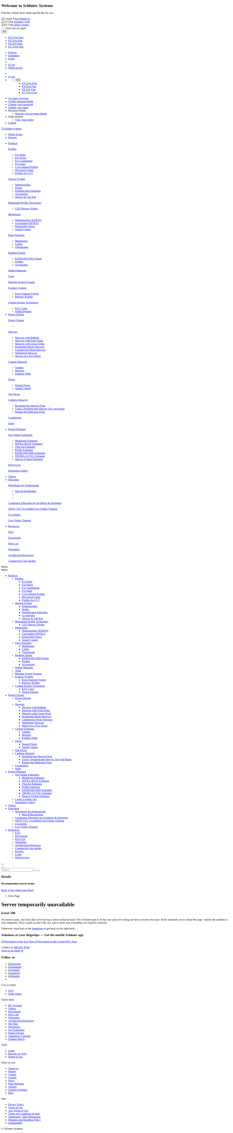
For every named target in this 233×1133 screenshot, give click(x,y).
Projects (12, 52)
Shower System (16, 179)
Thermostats (21, 247)
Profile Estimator (24, 450)
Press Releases (16, 1083)
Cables (18, 244)
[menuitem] (13, 143)
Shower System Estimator (29, 459)
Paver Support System (27, 293)
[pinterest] (14, 973)
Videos (12, 476)
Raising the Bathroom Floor (30, 411)
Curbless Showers (18, 399)
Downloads (14, 537)
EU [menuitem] (10, 46)
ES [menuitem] (10, 40)
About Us (13, 1068)
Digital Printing (23, 311)
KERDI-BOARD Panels (28, 258)
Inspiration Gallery (18, 470)
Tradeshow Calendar (19, 1036)
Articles (12, 1086)
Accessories (21, 194)
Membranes (14, 214)
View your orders (24, 119)
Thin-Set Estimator (25, 446)
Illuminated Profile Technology (25, 202)
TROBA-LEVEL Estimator (30, 456)
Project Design (16, 320)
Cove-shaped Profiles (26, 167)
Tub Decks (14, 394)
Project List (14, 465)
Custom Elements (17, 361)
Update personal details (20, 101)
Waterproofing (23, 184)
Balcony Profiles (24, 296)
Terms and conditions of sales (24, 1113)
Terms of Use (15, 1107)
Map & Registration (25, 491)
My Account (15, 1005)
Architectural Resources (21, 555)
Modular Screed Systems (21, 282)
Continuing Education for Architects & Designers (34, 503)
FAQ (11, 532)
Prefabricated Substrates (28, 190)
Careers (12, 1074)
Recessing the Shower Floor (30, 405)
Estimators (13, 55)
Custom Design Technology (23, 302)
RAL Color (21, 308)
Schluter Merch (16, 1039)
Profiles (12, 149)
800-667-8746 (21, 947)
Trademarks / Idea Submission (24, 1116)
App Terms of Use (18, 1110)
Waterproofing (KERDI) (28, 220)
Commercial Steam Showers (30, 349)
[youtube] (14, 970)
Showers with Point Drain (29, 340)
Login (11, 58)
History (12, 1071)
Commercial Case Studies (22, 561)
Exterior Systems (17, 287)
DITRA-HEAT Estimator (28, 443)
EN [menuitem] (10, 37)
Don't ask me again (15, 28)
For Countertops (24, 160)
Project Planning (17, 771)
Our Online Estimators (20, 435)
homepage (37, 928)
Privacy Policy (16, 1104)
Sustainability (15, 1122)
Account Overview (18, 98)
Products (13, 575)
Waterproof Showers (26, 353)
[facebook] (14, 963)
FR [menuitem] (10, 43)
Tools (11, 276)
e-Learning (21, 823)
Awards (12, 1077)
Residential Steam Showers (29, 346)
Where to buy (15, 1056)
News (11, 1080)
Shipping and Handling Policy (24, 1119)
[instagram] (14, 967)
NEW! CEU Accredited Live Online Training (32, 508)
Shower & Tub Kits (25, 197)
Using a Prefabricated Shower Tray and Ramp (40, 408)
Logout (12, 122)
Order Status (15, 993)
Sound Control (23, 229)
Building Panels (16, 252)
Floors (11, 379)
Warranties (14, 549)
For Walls (20, 154)
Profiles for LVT (24, 173)
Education (13, 808)
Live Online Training (19, 520)
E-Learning (14, 514)
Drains (18, 187)
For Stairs (20, 164)
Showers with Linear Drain (29, 343)
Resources (13, 829)
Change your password (20, 104)
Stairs (11, 423)
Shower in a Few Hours (28, 356)
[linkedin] (14, 976)
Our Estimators (16, 1029)
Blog (10, 1092)
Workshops (14, 1026)
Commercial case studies (28, 848)
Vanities (19, 367)
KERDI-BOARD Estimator (30, 453)
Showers (13, 331)
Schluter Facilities (17, 1089)
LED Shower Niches (26, 208)
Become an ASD (17, 1053)
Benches (19, 370)
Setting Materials (17, 270)
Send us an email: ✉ (12, 950)
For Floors (20, 157)
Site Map (13, 1023)
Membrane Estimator (26, 440)
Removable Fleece (25, 226)
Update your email (18, 107)
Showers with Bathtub (27, 337)
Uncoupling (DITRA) (27, 223)
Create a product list (26, 799)
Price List (13, 543)
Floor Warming (16, 235)
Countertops (14, 417)
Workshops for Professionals (23, 485)
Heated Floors (22, 385)
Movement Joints (24, 170)
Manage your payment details (31, 113)
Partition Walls (23, 373)
